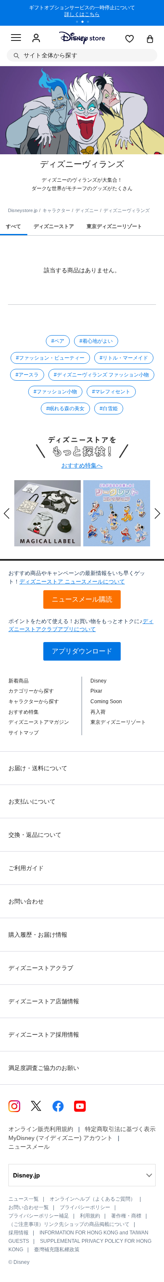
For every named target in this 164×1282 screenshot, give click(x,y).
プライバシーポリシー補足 (38, 1216)
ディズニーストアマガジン (38, 722)
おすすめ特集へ (82, 465)
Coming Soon (106, 701)
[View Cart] (150, 39)
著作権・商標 (126, 1216)
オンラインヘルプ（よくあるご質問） (92, 1199)
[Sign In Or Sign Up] (36, 38)
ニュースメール (29, 1146)
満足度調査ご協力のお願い (43, 1067)
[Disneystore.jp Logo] (82, 38)
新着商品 (18, 681)
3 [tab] (91, 23)
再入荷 (98, 712)
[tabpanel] (82, 12)
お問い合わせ (26, 901)
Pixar (96, 691)
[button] (6, 513)
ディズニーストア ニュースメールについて (72, 581)
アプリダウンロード (82, 651)
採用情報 (18, 1233)
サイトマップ (23, 733)
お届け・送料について (37, 768)
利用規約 (90, 1216)
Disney (98, 681)
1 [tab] (80, 23)
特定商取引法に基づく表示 (120, 1129)
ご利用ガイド (26, 868)
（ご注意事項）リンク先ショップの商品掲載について (69, 1224)
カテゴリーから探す (31, 691)
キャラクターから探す (33, 701)
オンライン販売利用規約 (40, 1129)
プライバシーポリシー (85, 1207)
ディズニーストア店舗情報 (43, 1001)
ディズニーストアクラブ (40, 968)
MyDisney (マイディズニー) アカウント (60, 1137)
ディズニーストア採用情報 (43, 1034)
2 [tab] (85, 23)
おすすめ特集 (23, 712)
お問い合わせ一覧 (28, 1207)
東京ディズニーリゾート (118, 722)
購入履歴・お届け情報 (37, 934)
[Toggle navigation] (16, 38)
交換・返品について (34, 834)
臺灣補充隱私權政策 (56, 1249)
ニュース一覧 (23, 1199)
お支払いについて (32, 801)
